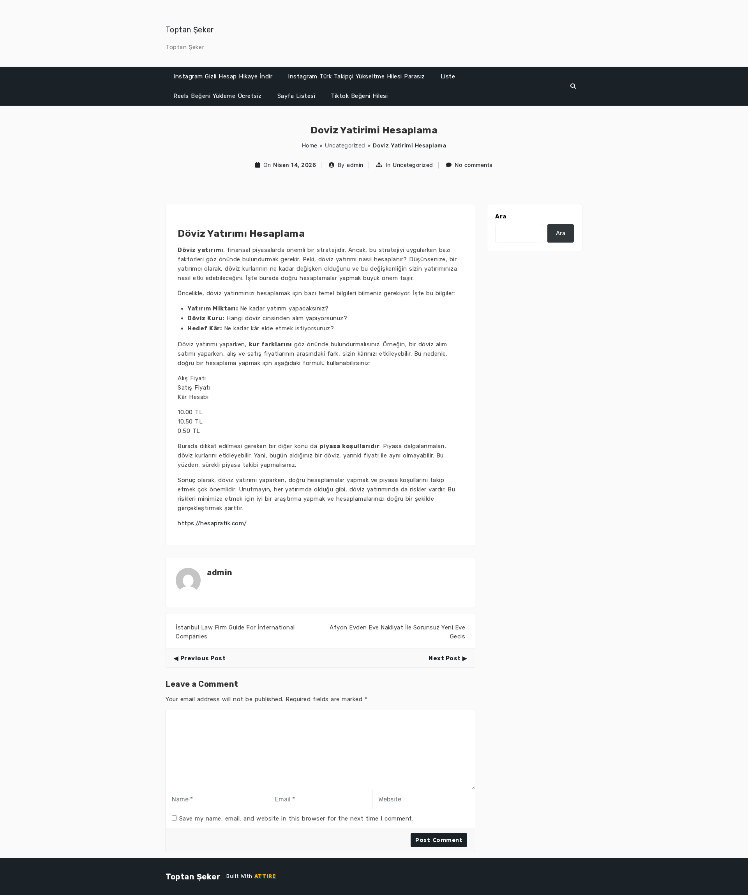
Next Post (445, 658)
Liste (448, 76)
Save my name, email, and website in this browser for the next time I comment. (296, 818)
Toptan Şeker (190, 29)
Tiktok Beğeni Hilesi (359, 95)
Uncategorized (345, 145)
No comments (474, 164)
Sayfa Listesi (296, 95)
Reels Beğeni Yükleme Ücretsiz (217, 95)
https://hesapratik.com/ (212, 523)
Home (310, 145)
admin (355, 164)
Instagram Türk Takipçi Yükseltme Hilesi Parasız (356, 76)
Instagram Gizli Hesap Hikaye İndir (222, 76)
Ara (500, 216)
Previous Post (203, 658)
